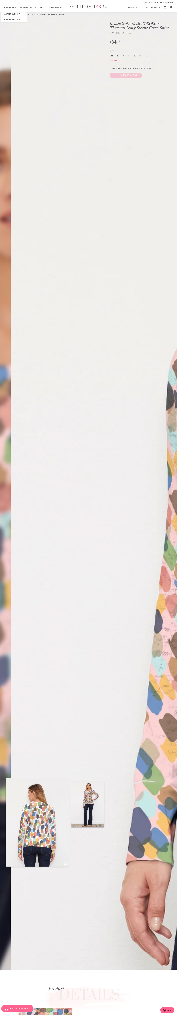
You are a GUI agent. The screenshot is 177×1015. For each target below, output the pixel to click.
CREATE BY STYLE (12, 19)
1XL (140, 56)
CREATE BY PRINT (12, 14)
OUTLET (144, 7)
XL (135, 56)
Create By (9, 7)
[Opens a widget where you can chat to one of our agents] (167, 1010)
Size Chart (114, 60)
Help (156, 2)
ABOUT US (132, 7)
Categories (53, 7)
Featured (24, 7)
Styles (38, 7)
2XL (146, 56)
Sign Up (170, 2)
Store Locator (147, 2)
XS (112, 56)
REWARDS (155, 7)
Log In (162, 2)
